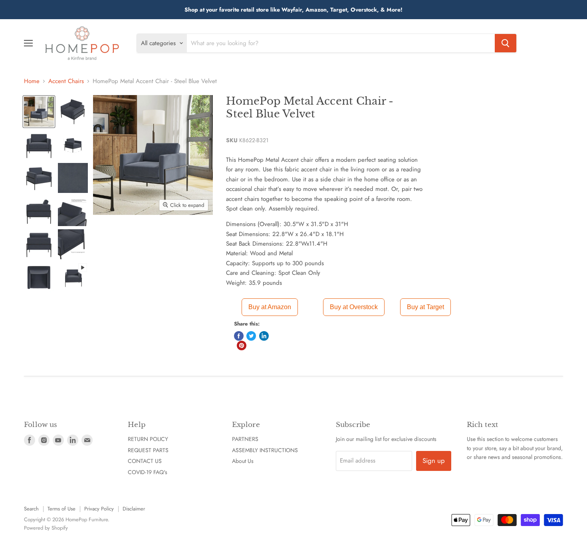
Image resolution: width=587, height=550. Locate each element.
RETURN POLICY (148, 439)
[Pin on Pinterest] (241, 345)
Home (32, 81)
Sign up (433, 460)
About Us (243, 461)
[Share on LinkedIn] (264, 336)
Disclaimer (134, 508)
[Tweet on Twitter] (251, 336)
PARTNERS (245, 439)
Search (31, 508)
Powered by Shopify (46, 528)
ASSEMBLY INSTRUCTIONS (265, 450)
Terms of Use (61, 508)
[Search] (505, 43)
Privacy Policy (99, 508)
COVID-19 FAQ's (147, 472)
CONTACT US (145, 461)
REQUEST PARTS (148, 450)
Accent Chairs (66, 81)
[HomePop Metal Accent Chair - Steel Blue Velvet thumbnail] (39, 111)
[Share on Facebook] (239, 336)
